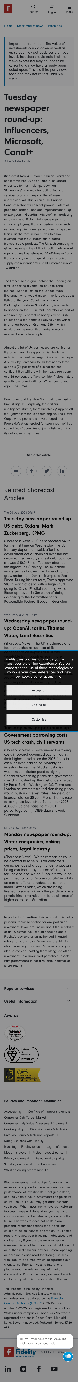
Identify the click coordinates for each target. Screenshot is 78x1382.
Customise (39, 719)
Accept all (39, 690)
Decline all (39, 705)
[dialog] (39, 691)
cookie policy (32, 676)
